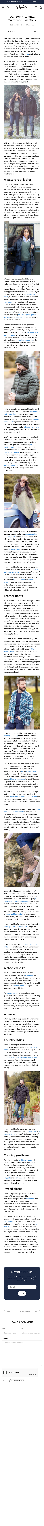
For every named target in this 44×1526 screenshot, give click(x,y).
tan (22, 771)
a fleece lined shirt (21, 985)
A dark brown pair (17, 796)
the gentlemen (13, 993)
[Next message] (40, 2)
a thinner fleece (25, 1160)
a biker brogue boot (17, 779)
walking (7, 736)
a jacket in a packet (25, 340)
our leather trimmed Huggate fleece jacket (21, 1057)
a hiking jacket (15, 549)
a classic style (23, 314)
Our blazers (8, 1221)
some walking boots (14, 914)
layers (26, 54)
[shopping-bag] (40, 7)
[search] (8, 7)
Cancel (5, 1381)
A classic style (14, 572)
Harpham (18, 1178)
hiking (15, 736)
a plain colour (31, 1131)
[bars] (3, 7)
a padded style (19, 580)
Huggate (7, 1178)
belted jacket (20, 317)
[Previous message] (4, 2)
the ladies (29, 975)
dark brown (31, 771)
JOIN (22, 1293)
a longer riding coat (31, 427)
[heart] (36, 7)
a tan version (32, 796)
